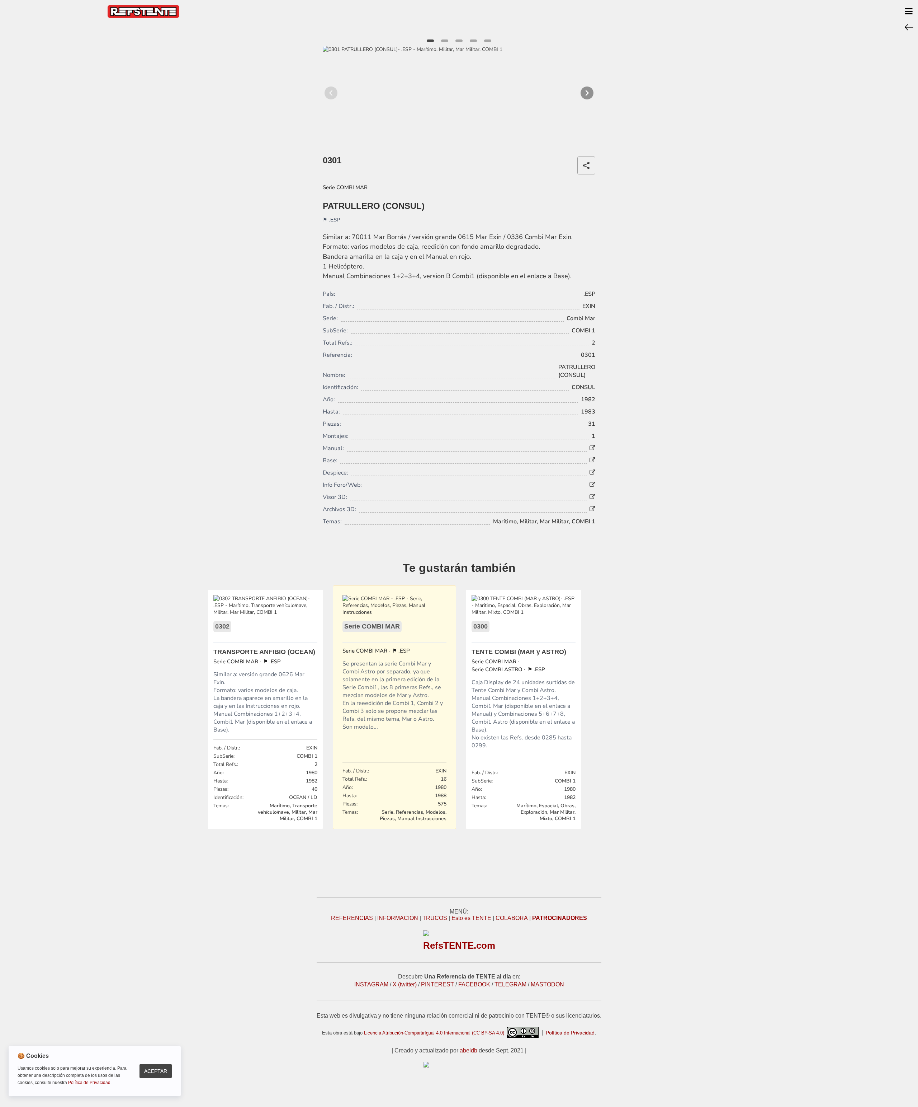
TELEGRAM (510, 984)
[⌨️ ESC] (909, 27)
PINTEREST (437, 984)
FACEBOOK (474, 984)
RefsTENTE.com (459, 945)
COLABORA (512, 918)
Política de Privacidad (570, 1033)
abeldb (468, 1050)
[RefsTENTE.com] (459, 1065)
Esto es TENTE (471, 918)
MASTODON (547, 984)
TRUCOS (434, 918)
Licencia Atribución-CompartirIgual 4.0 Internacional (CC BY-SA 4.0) (435, 1033)
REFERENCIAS (352, 918)
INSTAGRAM (371, 984)
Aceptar (155, 1071)
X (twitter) (405, 984)
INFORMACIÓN (397, 918)
